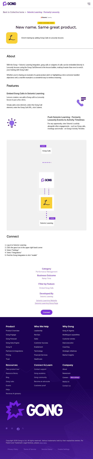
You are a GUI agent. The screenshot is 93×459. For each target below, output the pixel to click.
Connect (46, 312)
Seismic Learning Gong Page (46, 303)
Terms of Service (30, 449)
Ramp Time (46, 278)
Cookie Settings (63, 449)
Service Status (47, 449)
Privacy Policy (13, 449)
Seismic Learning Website (46, 300)
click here (43, 443)
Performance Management (46, 272)
